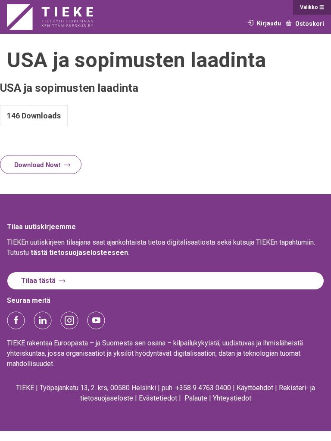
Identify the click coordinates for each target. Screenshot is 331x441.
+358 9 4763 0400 (203, 388)
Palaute (195, 398)
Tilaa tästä (38, 280)
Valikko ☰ (312, 7)
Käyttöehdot (255, 388)
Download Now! (37, 164)
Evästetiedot (158, 398)
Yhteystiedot (232, 398)
